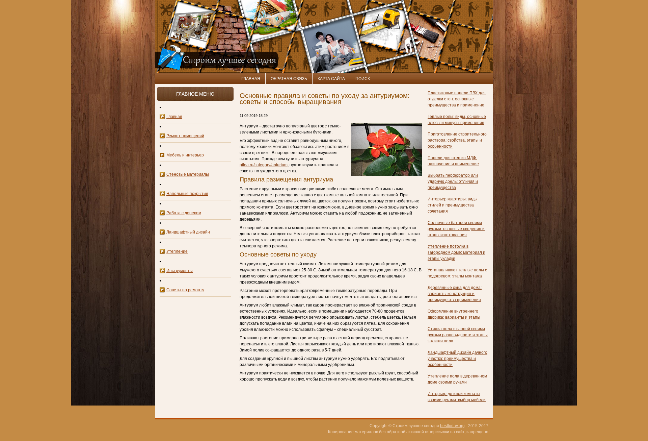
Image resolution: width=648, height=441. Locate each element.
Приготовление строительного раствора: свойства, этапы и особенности (457, 140)
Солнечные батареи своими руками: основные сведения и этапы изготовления (456, 228)
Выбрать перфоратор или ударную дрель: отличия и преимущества (453, 181)
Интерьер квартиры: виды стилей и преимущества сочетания (453, 205)
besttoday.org (452, 425)
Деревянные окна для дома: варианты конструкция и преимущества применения (455, 293)
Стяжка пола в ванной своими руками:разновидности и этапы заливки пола (458, 334)
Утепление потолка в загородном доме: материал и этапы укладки (456, 252)
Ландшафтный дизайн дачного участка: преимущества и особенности (457, 358)
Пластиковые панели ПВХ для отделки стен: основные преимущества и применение (457, 99)
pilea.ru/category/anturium (264, 165)
